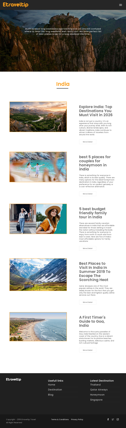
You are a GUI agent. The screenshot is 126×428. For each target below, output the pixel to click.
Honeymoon (97, 394)
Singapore (96, 399)
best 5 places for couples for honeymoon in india (95, 163)
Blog (50, 394)
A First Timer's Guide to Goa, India (92, 321)
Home (51, 384)
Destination (55, 389)
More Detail (87, 142)
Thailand (95, 384)
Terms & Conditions (60, 419)
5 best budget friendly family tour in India (93, 213)
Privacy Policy (77, 419)
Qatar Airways (99, 389)
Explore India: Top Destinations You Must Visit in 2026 (96, 111)
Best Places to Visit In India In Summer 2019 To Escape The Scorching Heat (94, 271)
